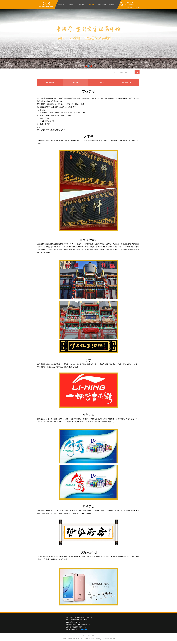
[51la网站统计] (83, 629)
